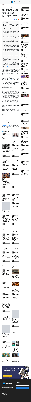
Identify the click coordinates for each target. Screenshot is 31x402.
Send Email (5, 116)
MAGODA (7, 66)
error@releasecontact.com (6, 125)
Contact (3, 395)
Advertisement (4, 394)
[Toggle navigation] (3, 4)
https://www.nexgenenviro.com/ (9, 117)
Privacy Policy (4, 393)
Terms (3, 392)
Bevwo (12, 79)
